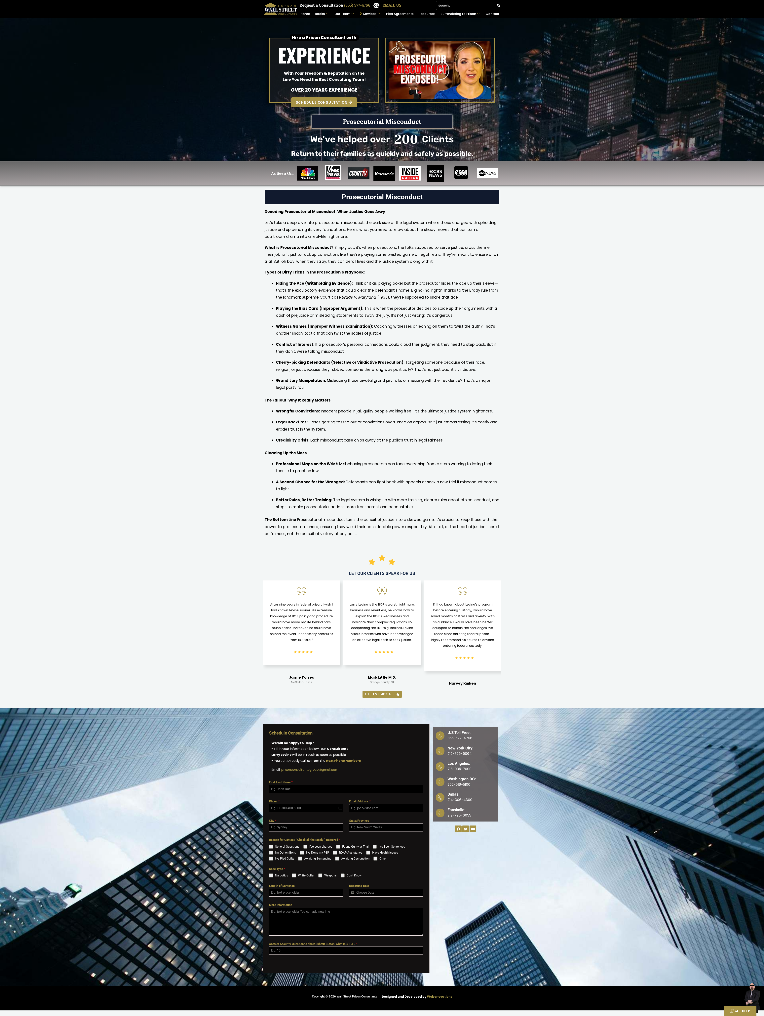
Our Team (342, 14)
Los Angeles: (458, 763)
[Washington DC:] (440, 782)
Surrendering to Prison (458, 14)
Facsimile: (456, 809)
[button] (440, 70)
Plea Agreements (400, 14)
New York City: (460, 748)
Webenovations (439, 997)
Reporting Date (359, 886)
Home (305, 14)
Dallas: (453, 794)
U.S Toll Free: (459, 732)
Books (320, 14)
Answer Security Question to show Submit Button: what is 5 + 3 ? (313, 944)
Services (369, 14)
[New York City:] (440, 751)
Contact (492, 14)
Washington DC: (461, 779)
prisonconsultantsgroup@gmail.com (309, 769)
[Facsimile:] (440, 813)
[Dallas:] (440, 797)
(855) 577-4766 (357, 5)
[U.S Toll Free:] (440, 735)
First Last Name (281, 782)
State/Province (359, 821)
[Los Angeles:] (440, 766)
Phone (274, 801)
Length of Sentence (282, 886)
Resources (427, 14)
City (273, 821)
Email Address (360, 801)
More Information (280, 905)
